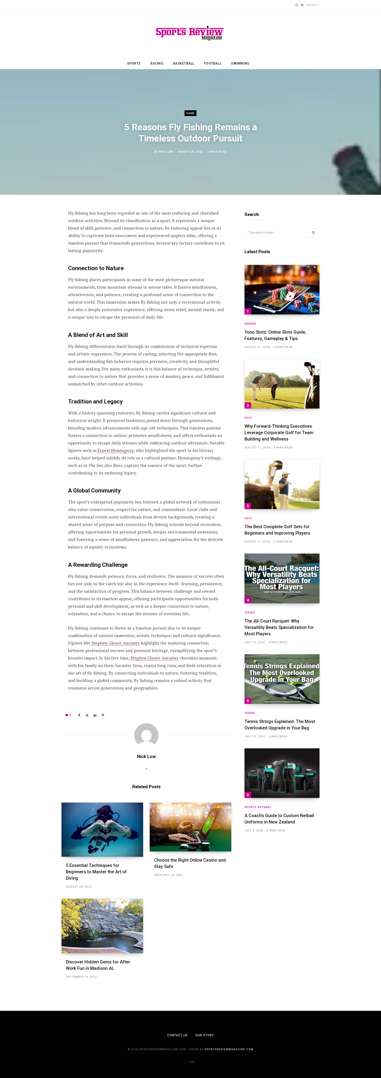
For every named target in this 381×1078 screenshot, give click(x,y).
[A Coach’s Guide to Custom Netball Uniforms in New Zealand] (282, 773)
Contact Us (177, 1035)
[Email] (39, 272)
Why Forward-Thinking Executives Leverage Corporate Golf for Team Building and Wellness (279, 433)
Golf (248, 417)
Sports (134, 63)
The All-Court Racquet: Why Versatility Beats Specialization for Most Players (279, 627)
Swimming (240, 63)
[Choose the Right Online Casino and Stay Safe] (190, 827)
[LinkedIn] (39, 260)
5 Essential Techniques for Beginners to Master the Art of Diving (96, 872)
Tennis (250, 612)
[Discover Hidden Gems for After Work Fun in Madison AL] (102, 926)
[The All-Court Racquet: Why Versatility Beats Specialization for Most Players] (282, 578)
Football (212, 63)
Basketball (183, 63)
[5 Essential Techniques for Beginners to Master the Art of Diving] (102, 830)
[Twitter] (39, 237)
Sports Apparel (258, 807)
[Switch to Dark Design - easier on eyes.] (296, 5)
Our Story (204, 1035)
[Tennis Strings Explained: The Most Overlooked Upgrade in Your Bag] (282, 679)
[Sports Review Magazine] (190, 33)
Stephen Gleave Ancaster (116, 643)
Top (191, 1062)
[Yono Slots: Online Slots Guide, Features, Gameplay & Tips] (282, 289)
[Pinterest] (39, 249)
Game (190, 113)
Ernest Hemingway (116, 450)
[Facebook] (39, 225)
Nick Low (166, 151)
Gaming (250, 323)
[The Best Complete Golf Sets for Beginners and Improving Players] (282, 484)
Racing (156, 63)
